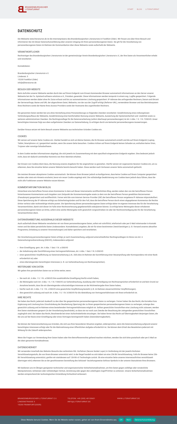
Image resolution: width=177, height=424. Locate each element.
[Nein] (173, 419)
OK (121, 420)
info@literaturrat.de (79, 402)
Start (130, 9)
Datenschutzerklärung (145, 420)
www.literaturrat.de (128, 398)
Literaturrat (152, 9)
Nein (129, 420)
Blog (139, 9)
